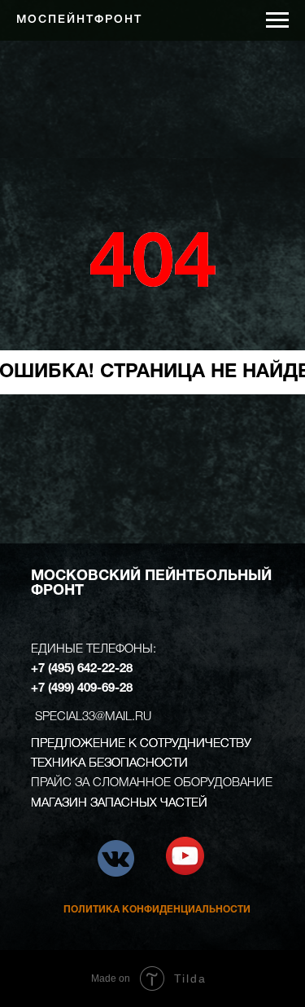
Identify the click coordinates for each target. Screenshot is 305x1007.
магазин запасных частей (119, 803)
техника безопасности (109, 763)
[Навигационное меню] (277, 20)
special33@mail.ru (93, 717)
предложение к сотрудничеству (141, 744)
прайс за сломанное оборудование (151, 783)
